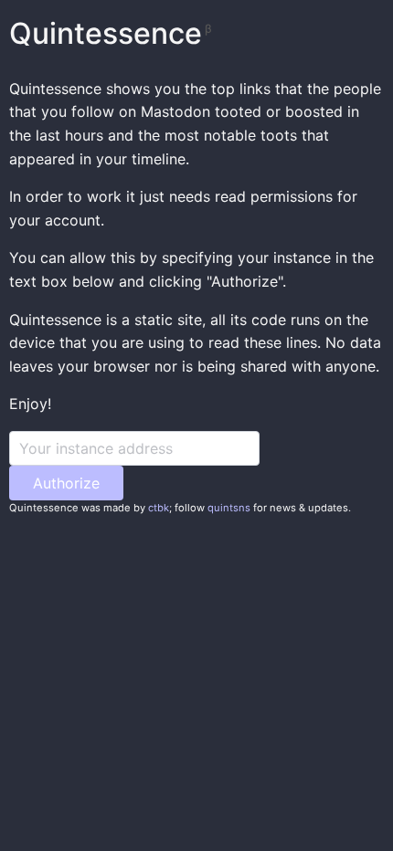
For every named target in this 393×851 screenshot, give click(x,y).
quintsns (228, 507)
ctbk (158, 507)
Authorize (66, 483)
